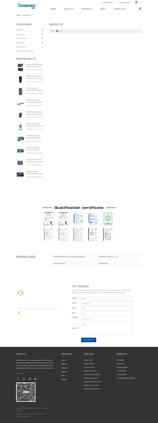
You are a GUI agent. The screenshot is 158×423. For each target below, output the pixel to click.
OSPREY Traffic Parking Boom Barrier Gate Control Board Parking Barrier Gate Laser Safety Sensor (34, 77)
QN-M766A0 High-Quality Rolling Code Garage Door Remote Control (34, 113)
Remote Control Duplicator (92, 389)
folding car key (88, 360)
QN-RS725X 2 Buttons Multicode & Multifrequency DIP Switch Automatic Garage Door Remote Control (35, 125)
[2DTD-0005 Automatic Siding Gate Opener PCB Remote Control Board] (20, 139)
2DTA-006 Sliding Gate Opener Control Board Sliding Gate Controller (33, 149)
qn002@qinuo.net (124, 2)
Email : (74, 313)
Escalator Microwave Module (24, 51)
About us (69, 9)
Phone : (74, 303)
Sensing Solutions (21, 38)
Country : (75, 319)
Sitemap (64, 379)
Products (87, 9)
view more (20, 373)
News (102, 9)
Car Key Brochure (59, 263)
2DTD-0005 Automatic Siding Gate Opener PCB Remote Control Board (33, 137)
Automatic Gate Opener (23, 416)
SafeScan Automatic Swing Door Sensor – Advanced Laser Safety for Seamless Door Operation (34, 65)
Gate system (19, 34)
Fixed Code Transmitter (91, 378)
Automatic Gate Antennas (39, 416)
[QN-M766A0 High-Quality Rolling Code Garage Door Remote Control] (20, 115)
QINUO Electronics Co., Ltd (108, 257)
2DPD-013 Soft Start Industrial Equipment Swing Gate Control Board (34, 173)
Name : (74, 308)
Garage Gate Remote (90, 371)
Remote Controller (89, 367)
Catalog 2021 (103, 263)
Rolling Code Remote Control (92, 381)
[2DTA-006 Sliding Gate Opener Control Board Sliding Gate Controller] (20, 151)
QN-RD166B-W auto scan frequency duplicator (69, 257)
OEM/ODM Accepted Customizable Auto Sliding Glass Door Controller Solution (34, 101)
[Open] (155, 37)
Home (53, 9)
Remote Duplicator (89, 363)
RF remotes (19, 30)
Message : (75, 328)
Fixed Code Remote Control (92, 374)
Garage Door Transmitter (91, 385)
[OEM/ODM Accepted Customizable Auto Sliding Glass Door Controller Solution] (20, 103)
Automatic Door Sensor (38, 414)
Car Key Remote (21, 47)
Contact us (120, 9)
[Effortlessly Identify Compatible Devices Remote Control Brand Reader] (20, 91)
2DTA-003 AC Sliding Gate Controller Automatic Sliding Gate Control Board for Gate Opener (34, 161)
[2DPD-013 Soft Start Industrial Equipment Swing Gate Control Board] (20, 174)
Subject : (75, 298)
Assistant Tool (20, 42)
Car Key (27, 414)
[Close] (155, 52)
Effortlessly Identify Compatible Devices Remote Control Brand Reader (34, 89)
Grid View (57, 31)
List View (60, 31)
